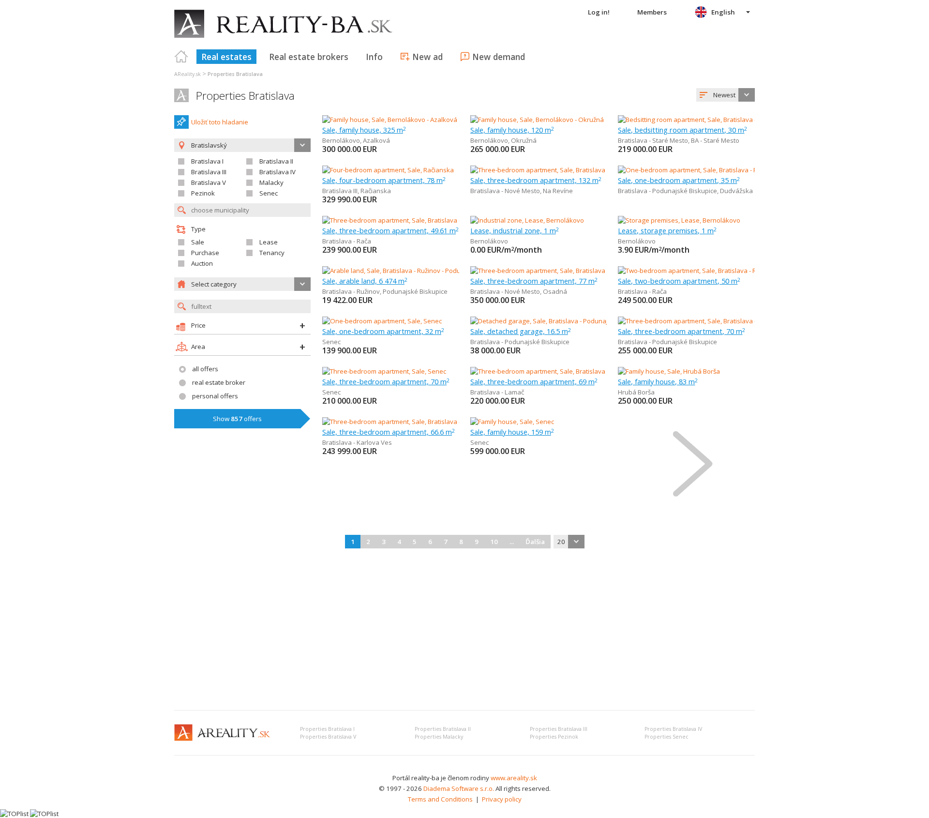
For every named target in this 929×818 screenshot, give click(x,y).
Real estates (226, 56)
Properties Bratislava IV (673, 729)
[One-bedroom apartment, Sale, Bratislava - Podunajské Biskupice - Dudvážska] (733, 170)
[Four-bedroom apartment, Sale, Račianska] (388, 170)
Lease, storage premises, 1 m (667, 230)
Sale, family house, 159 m (512, 432)
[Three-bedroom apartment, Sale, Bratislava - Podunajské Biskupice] (716, 321)
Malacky (271, 182)
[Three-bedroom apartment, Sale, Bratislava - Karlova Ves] (406, 421)
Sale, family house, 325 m (364, 130)
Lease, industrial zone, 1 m (514, 230)
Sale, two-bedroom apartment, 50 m (679, 281)
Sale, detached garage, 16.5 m (520, 331)
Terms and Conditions (440, 799)
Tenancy (272, 252)
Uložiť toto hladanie (219, 122)
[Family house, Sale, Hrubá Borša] (669, 371)
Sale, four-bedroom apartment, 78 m (384, 180)
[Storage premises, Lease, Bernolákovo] (679, 220)
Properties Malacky (439, 736)
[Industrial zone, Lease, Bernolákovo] (527, 220)
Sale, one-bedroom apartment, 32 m (383, 331)
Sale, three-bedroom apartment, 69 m (534, 381)
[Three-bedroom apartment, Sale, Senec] (384, 371)
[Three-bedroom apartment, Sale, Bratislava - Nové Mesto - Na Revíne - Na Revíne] (588, 170)
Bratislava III (208, 171)
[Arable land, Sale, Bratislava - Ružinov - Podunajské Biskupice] (412, 270)
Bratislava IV (277, 171)
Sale (197, 242)
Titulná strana (181, 56)
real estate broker (218, 382)
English (723, 12)
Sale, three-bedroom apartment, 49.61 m (390, 230)
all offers (205, 368)
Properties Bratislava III (558, 729)
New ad (427, 56)
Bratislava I (207, 161)
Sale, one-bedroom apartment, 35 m (679, 180)
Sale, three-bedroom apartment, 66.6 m (388, 432)
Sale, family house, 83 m (658, 381)
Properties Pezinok (554, 736)
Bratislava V (208, 182)
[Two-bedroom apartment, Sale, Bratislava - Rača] (688, 270)
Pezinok (203, 193)
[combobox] (725, 95)
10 (494, 541)
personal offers (215, 396)
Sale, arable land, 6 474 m (364, 281)
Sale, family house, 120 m (512, 130)
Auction (202, 263)
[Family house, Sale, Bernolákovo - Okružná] (537, 119)
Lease (268, 242)
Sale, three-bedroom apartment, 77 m (534, 281)
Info (374, 56)
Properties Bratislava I (327, 729)
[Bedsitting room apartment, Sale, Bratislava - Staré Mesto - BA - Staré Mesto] (728, 119)
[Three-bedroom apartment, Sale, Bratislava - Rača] (395, 220)
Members (652, 12)
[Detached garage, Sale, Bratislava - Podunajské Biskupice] (555, 321)
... (511, 541)
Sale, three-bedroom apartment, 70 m (681, 331)
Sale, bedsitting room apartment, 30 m (682, 130)
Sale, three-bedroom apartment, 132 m (535, 180)
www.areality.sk (514, 777)
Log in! (599, 12)
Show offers (237, 418)
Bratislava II (276, 161)
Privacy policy (502, 799)
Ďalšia (535, 541)
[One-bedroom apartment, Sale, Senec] (382, 321)
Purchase (205, 252)
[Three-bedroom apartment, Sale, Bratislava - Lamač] (546, 371)
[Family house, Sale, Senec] (512, 421)
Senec (268, 193)
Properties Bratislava (245, 95)
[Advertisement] (464, 630)
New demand (498, 56)
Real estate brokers (308, 56)
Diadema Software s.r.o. (458, 788)
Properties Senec (666, 736)
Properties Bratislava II (443, 729)
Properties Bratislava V (328, 736)
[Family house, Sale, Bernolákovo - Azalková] (389, 119)
